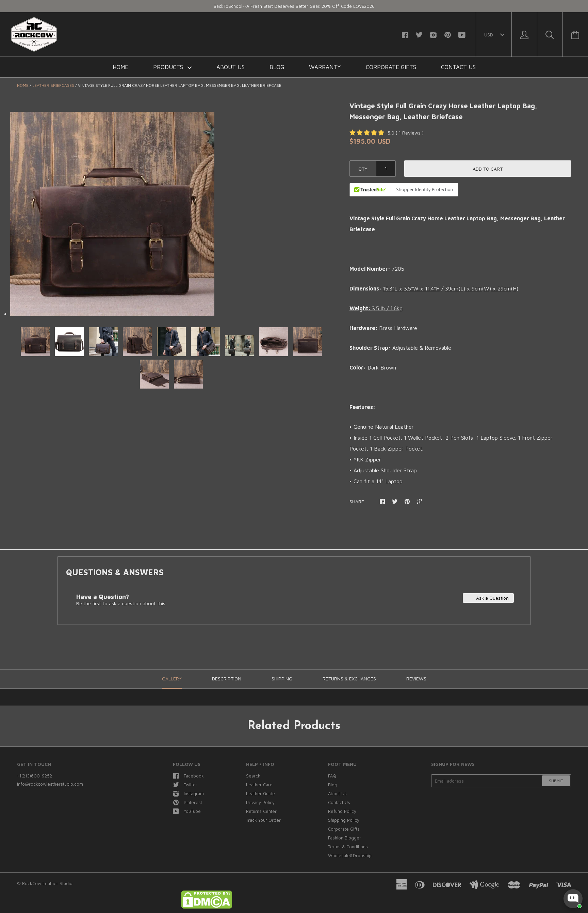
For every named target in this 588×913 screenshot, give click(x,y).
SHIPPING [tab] (282, 678)
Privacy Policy (260, 802)
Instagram (194, 793)
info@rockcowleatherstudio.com (50, 784)
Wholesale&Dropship (350, 855)
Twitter (190, 784)
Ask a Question (492, 598)
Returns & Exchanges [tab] (349, 678)
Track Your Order (263, 820)
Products (169, 67)
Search (253, 775)
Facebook (194, 775)
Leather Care (259, 784)
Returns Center (261, 811)
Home (120, 67)
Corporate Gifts (391, 67)
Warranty (325, 67)
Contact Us (458, 67)
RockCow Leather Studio (47, 883)
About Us (230, 67)
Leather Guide (260, 793)
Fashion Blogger (344, 837)
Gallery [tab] (172, 678)
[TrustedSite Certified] (403, 189)
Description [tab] (226, 678)
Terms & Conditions (348, 846)
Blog (277, 67)
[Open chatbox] (573, 898)
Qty (363, 169)
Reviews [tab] (416, 678)
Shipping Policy (343, 820)
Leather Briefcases (53, 85)
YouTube (192, 811)
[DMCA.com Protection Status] (206, 907)
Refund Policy (342, 811)
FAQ (332, 775)
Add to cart (488, 169)
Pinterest (193, 802)
